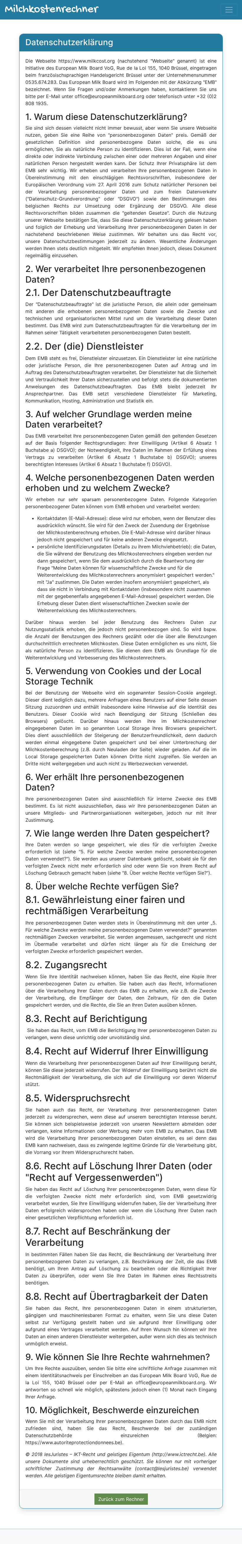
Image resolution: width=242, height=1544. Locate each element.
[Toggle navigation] (229, 10)
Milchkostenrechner (51, 10)
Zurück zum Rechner (121, 1499)
